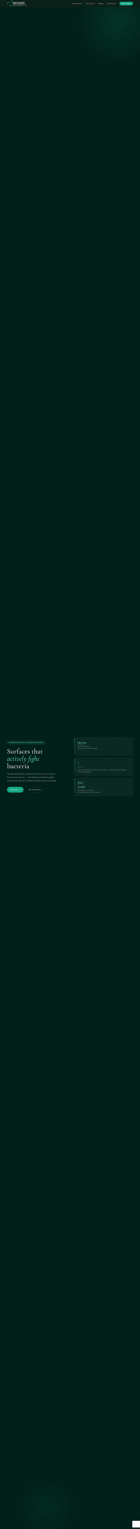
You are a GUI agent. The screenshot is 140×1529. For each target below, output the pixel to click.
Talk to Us (14, 790)
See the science (34, 790)
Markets (101, 4)
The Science (89, 4)
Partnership (111, 4)
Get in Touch (126, 4)
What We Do (77, 4)
